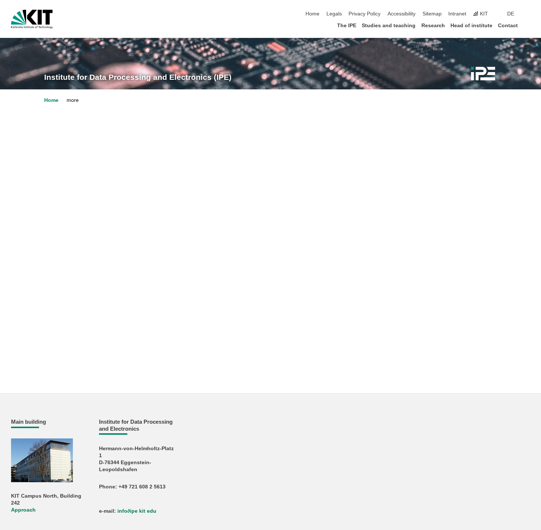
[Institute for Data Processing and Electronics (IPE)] (483, 73)
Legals (334, 14)
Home (312, 14)
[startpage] (528, 25)
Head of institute (471, 25)
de (510, 14)
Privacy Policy (365, 14)
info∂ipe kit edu (136, 511)
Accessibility (402, 14)
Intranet (457, 14)
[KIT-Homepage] (32, 19)
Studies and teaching (389, 25)
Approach (23, 510)
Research (433, 25)
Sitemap (432, 14)
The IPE (346, 25)
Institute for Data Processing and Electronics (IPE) (137, 77)
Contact (508, 25)
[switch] (528, 14)
